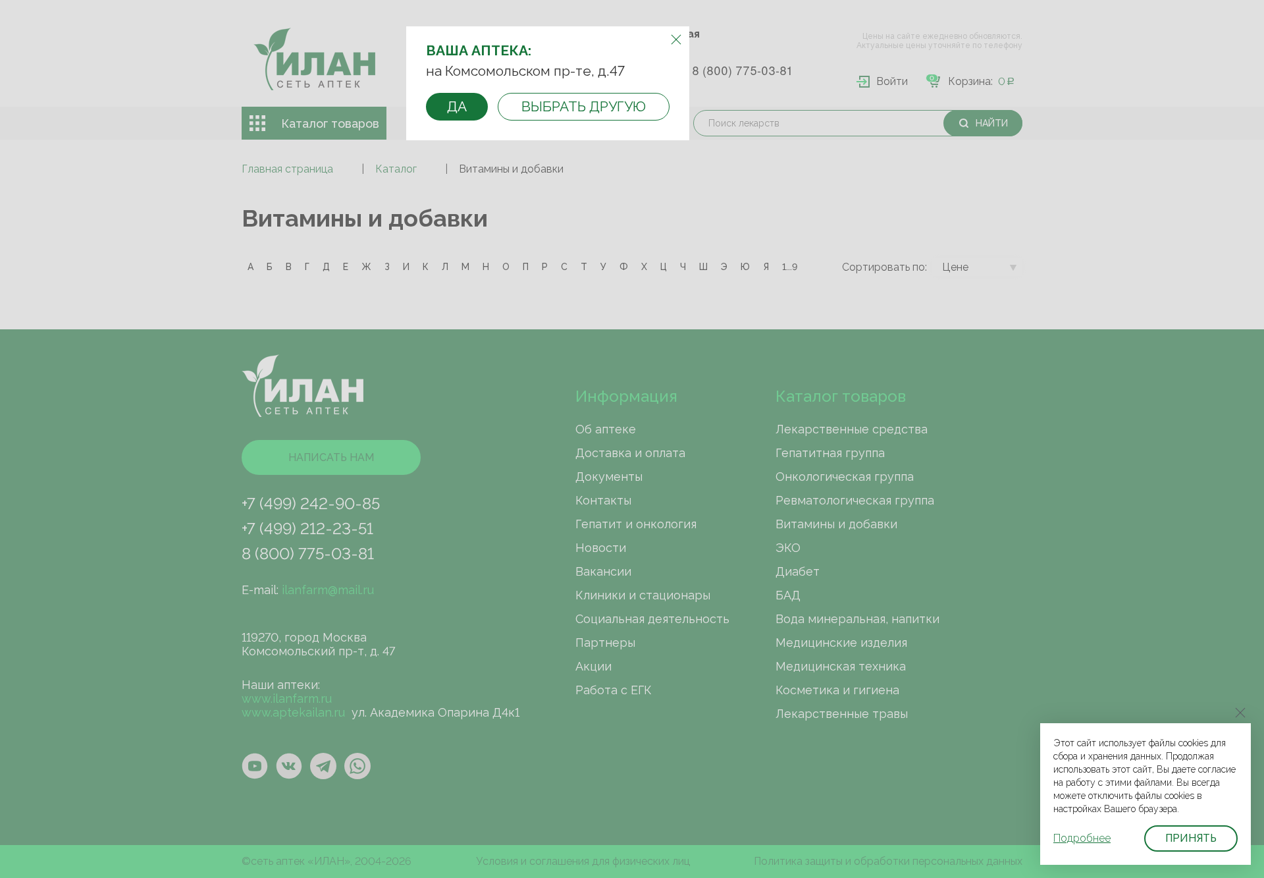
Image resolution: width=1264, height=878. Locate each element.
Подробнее (1082, 838)
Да (457, 106)
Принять (1191, 838)
